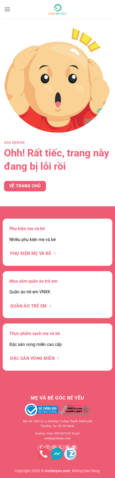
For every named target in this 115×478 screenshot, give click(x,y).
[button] (7, 9)
